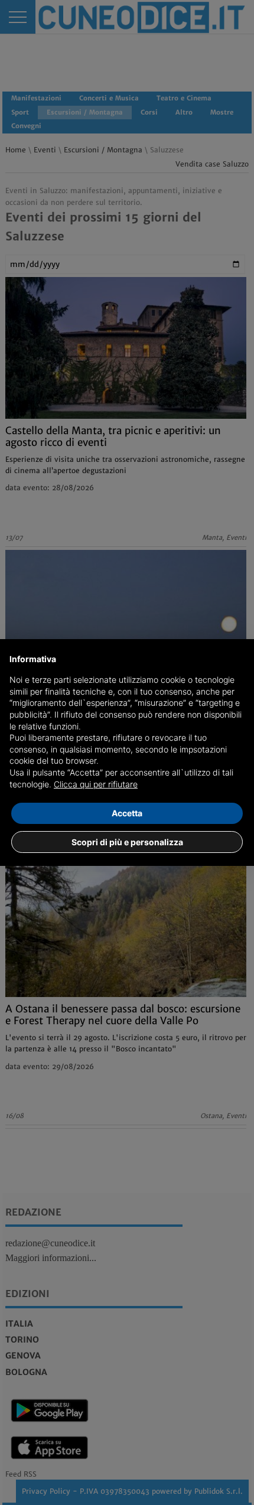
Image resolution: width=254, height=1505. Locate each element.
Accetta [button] (127, 813)
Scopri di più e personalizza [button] (127, 842)
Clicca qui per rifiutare (96, 784)
